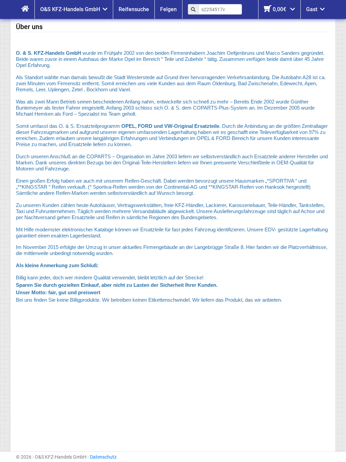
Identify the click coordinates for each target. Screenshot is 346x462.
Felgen (168, 9)
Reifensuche (134, 9)
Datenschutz (103, 457)
